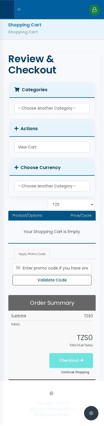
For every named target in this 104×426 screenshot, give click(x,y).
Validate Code (52, 280)
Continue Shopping (75, 372)
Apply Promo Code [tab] (32, 254)
